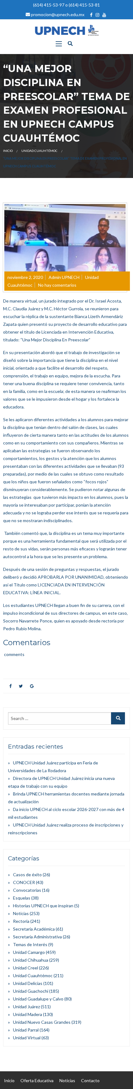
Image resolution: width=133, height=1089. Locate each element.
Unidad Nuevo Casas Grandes (42, 1022)
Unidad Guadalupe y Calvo (38, 998)
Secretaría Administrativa (37, 936)
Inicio (8, 151)
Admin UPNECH (64, 277)
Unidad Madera (27, 1014)
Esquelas (21, 897)
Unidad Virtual (27, 1037)
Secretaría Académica (34, 929)
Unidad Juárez (26, 1006)
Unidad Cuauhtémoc (39, 151)
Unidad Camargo (29, 952)
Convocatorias (27, 890)
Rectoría (21, 921)
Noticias (21, 913)
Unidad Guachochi (30, 991)
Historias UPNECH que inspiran (43, 905)
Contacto (90, 1080)
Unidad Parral (26, 1029)
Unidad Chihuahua (30, 960)
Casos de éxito (27, 874)
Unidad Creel (25, 967)
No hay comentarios (57, 285)
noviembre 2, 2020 (25, 277)
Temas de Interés (30, 944)
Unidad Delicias (27, 983)
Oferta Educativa (37, 1080)
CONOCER (24, 882)
